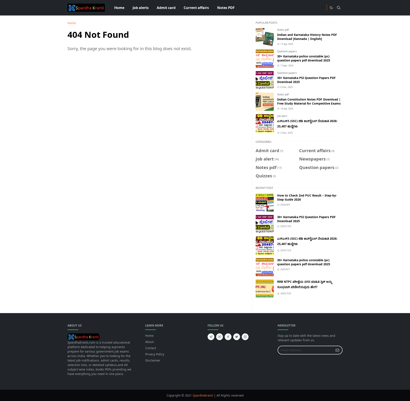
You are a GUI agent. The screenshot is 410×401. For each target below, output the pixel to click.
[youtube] (219, 336)
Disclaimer (152, 360)
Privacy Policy (154, 354)
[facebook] (228, 336)
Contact (150, 348)
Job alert (282, 116)
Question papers (287, 51)
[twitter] (236, 336)
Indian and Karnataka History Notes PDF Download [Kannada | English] (307, 37)
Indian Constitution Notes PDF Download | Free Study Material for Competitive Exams (309, 101)
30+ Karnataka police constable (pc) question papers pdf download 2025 (303, 58)
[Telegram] (322, 7)
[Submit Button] (337, 350)
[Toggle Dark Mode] (331, 7)
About (149, 342)
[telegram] (211, 336)
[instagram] (245, 336)
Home (149, 336)
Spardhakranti (203, 395)
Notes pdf (283, 30)
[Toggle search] (339, 8)
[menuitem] (119, 7)
